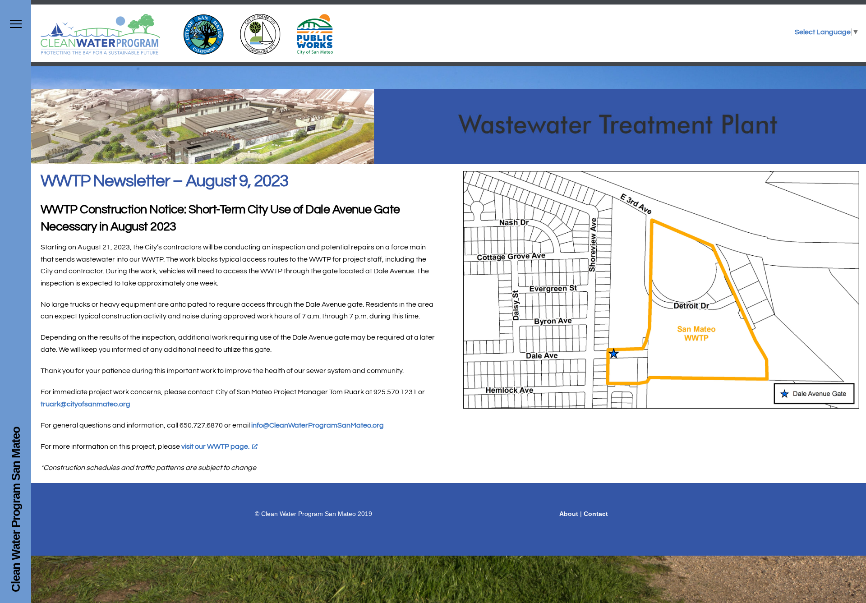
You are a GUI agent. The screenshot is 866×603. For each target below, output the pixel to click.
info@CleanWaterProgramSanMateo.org (317, 425)
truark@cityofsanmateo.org (85, 404)
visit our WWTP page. (215, 446)
